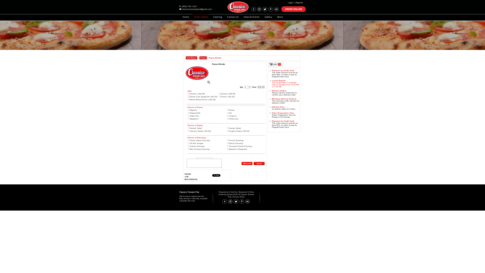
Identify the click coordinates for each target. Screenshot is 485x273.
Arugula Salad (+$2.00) (239, 131)
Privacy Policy (239, 197)
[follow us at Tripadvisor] (276, 9)
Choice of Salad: (195, 125)
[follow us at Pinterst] (270, 9)
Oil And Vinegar (197, 143)
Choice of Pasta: (195, 107)
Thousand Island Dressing (240, 146)
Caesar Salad (235, 128)
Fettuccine (233, 119)
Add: (189, 91)
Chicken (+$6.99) (197, 94)
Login (290, 2)
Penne (232, 110)
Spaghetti (194, 119)
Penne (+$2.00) (228, 97)
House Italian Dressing (200, 140)
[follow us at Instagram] (259, 9)
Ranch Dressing (236, 143)
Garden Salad (196, 128)
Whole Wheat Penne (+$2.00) (203, 100)
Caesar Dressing (197, 146)
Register (299, 2)
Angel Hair (194, 116)
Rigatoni (193, 110)
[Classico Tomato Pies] (235, 7)
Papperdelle (195, 113)
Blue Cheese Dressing (199, 149)
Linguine (233, 116)
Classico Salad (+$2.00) (200, 131)
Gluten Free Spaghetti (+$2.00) (203, 97)
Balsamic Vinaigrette (238, 149)
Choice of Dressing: (196, 138)
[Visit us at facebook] (253, 9)
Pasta (203, 58)
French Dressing (236, 140)
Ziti (230, 113)
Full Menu (191, 58)
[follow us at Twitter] (265, 9)
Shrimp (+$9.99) (228, 94)
